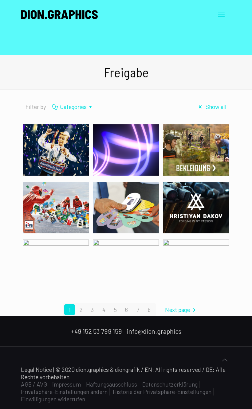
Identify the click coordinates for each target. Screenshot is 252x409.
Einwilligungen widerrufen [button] (53, 399)
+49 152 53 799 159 (96, 331)
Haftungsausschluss (111, 384)
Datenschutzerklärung (170, 384)
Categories (73, 106)
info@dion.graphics (154, 331)
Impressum (66, 384)
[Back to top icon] (224, 359)
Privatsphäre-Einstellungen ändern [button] (64, 391)
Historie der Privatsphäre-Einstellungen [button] (162, 391)
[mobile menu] (221, 14)
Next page (177, 309)
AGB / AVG (34, 384)
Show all (215, 106)
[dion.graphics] (59, 14)
